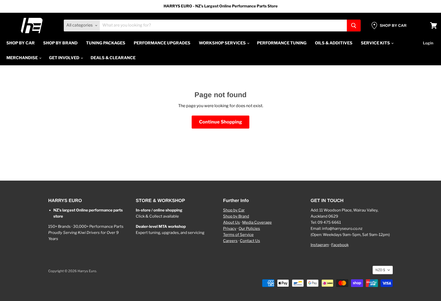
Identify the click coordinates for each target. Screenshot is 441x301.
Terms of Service (238, 234)
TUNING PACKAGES (105, 43)
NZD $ (380, 270)
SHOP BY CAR (20, 43)
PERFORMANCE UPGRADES (162, 43)
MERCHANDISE (22, 57)
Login (428, 43)
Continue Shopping (220, 121)
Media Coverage (257, 222)
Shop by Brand (236, 216)
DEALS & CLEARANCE (113, 57)
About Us (231, 222)
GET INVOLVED (64, 57)
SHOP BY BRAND (60, 43)
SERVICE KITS (376, 43)
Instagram (320, 245)
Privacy (229, 228)
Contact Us (250, 241)
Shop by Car (234, 210)
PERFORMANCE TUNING (282, 43)
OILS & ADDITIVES (333, 43)
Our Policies (249, 228)
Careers (230, 241)
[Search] (354, 25)
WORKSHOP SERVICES (223, 43)
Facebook (340, 245)
